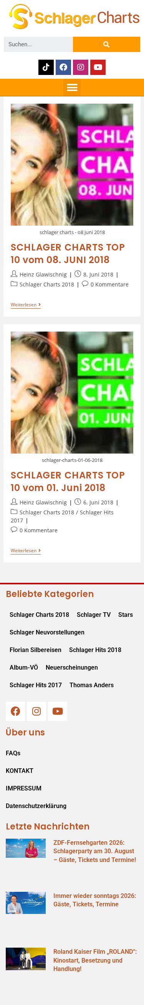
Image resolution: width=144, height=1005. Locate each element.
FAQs (13, 753)
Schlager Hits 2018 (95, 650)
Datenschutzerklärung (36, 806)
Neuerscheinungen (72, 667)
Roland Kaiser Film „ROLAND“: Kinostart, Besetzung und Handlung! (95, 960)
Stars (125, 614)
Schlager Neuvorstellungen (47, 632)
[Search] (106, 44)
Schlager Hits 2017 (36, 685)
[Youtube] (98, 67)
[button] (72, 87)
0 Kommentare (110, 284)
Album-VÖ (24, 667)
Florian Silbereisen (35, 650)
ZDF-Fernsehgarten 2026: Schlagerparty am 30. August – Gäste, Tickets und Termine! (94, 851)
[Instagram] (80, 67)
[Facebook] (63, 67)
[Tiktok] (46, 67)
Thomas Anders (92, 685)
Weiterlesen (26, 305)
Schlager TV (94, 614)
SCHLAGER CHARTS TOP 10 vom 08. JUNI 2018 (68, 254)
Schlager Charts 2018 (47, 284)
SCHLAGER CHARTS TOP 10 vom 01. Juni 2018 (68, 481)
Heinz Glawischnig (43, 274)
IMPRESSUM (23, 788)
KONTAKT (19, 770)
